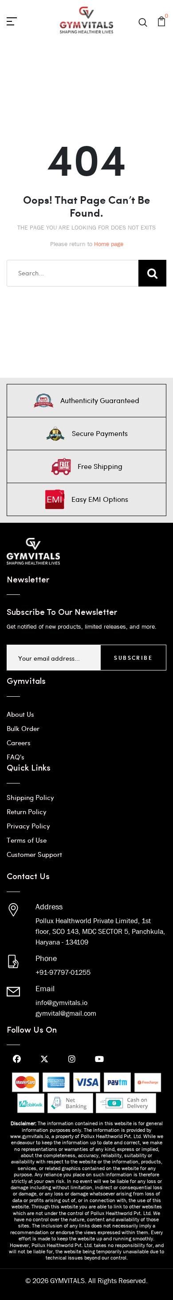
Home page (108, 244)
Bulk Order (23, 728)
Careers (19, 742)
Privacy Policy (28, 825)
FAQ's (15, 756)
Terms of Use (27, 840)
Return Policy (27, 811)
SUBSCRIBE (133, 658)
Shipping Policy (30, 797)
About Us (20, 714)
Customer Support (34, 854)
